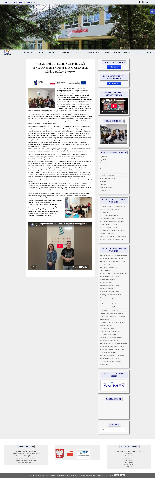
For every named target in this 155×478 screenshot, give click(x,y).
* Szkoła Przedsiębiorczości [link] (108, 328)
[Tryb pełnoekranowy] (125, 112)
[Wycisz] (122, 112)
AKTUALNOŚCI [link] (29, 52)
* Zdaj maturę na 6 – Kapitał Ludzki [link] (110, 331)
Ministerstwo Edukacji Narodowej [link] (25, 456)
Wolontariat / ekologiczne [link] (108, 187)
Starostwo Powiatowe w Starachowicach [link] (25, 460)
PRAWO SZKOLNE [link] (93, 52)
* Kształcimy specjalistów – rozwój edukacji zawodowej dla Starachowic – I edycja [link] (113, 257)
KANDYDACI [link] (66, 52)
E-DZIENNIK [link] (117, 52)
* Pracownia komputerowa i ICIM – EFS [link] (112, 334)
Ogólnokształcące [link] (105, 190)
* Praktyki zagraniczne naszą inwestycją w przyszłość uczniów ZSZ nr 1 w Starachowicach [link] (112, 209)
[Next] (124, 134)
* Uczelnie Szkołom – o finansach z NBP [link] (112, 239)
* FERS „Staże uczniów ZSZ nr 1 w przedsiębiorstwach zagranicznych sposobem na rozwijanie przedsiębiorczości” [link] (113, 218)
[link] (152, 11)
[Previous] (104, 134)
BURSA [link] (107, 52)
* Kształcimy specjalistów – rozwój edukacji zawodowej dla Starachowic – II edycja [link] (113, 345)
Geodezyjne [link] (104, 163)
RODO (122, 475)
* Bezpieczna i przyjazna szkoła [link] (109, 292)
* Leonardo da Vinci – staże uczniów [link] (111, 301)
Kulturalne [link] (103, 184)
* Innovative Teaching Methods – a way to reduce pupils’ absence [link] (112, 351)
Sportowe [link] (103, 181)
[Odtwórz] (102, 112)
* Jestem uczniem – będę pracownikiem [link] (112, 307)
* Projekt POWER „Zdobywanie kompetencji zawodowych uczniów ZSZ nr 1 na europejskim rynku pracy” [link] (113, 276)
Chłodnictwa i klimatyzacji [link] (107, 178)
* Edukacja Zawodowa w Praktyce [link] (110, 295)
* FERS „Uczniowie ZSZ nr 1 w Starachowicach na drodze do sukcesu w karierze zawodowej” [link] (112, 230)
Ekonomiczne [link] (104, 169)
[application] (114, 106)
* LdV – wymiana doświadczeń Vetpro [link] (111, 304)
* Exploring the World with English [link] (110, 340)
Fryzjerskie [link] (103, 157)
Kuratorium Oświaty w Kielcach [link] (25, 458)
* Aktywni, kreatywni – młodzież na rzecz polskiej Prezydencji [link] (112, 323)
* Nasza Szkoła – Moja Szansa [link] (109, 310)
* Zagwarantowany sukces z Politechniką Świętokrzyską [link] (112, 317)
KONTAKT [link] (127, 52)
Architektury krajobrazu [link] (107, 175)
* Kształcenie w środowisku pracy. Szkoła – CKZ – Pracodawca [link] (113, 263)
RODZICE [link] (79, 52)
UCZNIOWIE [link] (52, 52)
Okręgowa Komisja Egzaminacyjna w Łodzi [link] (26, 453)
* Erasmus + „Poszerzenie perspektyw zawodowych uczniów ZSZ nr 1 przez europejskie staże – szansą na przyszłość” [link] (112, 360)
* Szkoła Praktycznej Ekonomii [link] (109, 298)
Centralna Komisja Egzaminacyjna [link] (26, 451)
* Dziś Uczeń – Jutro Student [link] (109, 224)
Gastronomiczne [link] (105, 172)
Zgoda (116, 475)
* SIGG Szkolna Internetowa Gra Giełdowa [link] (113, 236)
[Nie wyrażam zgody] (153, 475)
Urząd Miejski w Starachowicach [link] (26, 462)
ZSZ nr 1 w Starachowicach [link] (20, 2)
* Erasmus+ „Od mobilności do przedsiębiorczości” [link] (108, 269)
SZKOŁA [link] (40, 52)
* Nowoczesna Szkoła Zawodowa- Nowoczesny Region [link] (110, 287)
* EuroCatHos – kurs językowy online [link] (111, 313)
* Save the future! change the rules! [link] (111, 337)
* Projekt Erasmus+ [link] (106, 282)
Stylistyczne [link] (103, 160)
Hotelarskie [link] (103, 166)
